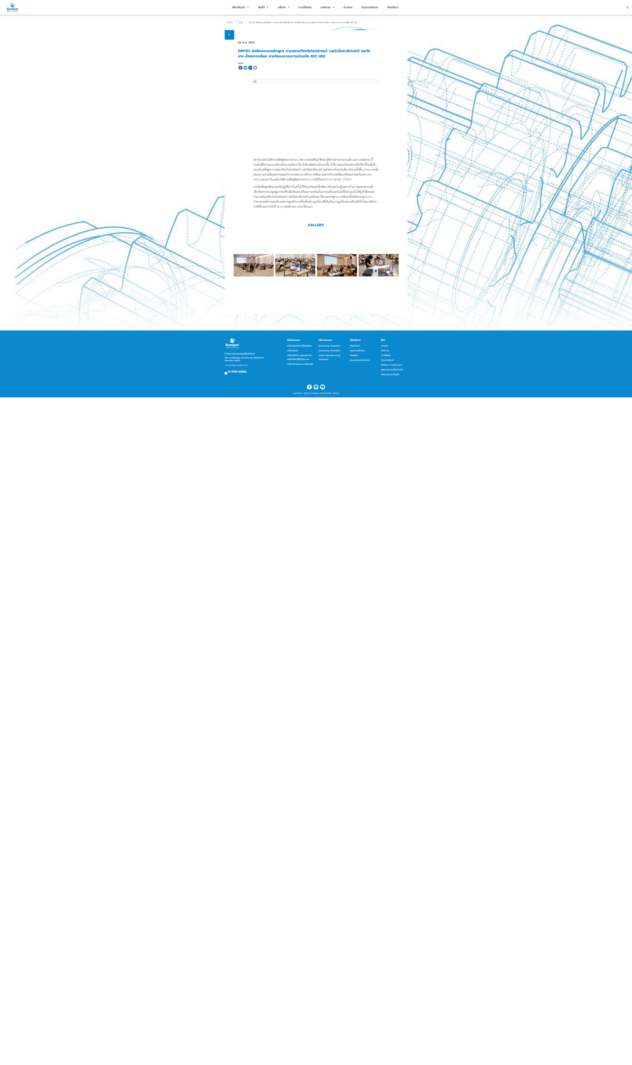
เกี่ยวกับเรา (238, 7)
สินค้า (261, 7)
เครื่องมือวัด (292, 350)
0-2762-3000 (237, 371)
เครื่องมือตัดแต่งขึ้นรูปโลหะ (299, 346)
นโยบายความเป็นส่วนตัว (392, 369)
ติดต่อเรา (393, 7)
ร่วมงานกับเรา (369, 7)
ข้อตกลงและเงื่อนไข (390, 374)
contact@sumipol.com (236, 365)
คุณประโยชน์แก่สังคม (360, 360)
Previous (237, 265)
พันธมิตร (354, 355)
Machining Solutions (329, 346)
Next (395, 265)
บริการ (282, 7)
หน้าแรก (229, 23)
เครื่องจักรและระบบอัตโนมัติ (300, 364)
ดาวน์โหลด (305, 7)
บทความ (326, 7)
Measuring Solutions (329, 350)
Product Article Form (392, 365)
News (242, 23)
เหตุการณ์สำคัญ (357, 350)
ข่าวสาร (348, 7)
